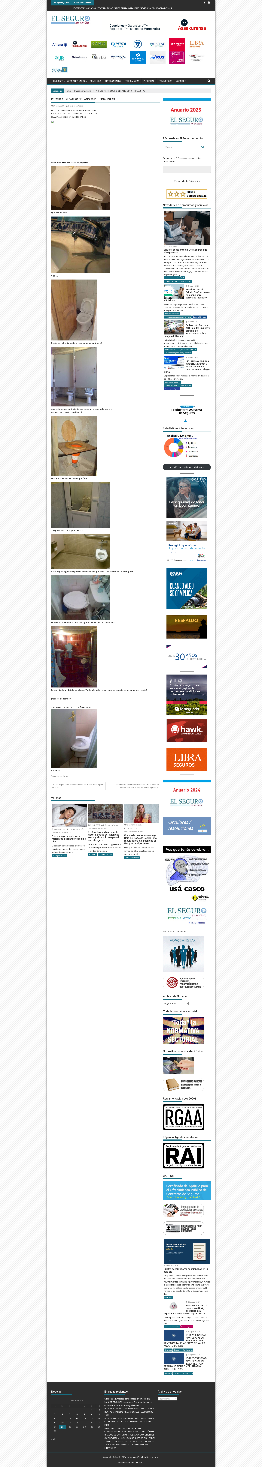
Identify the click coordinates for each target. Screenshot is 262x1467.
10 (55, 1418)
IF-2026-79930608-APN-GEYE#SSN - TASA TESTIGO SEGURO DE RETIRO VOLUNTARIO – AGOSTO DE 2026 (121, 8)
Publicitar (149, 81)
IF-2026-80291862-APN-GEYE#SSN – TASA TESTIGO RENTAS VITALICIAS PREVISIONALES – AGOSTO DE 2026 (129, 1411)
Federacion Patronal (188, 349)
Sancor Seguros (187, 1327)
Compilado (95, 81)
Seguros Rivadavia (199, 317)
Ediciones (58, 81)
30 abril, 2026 (192, 322)
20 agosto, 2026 (193, 1331)
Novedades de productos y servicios (177, 281)
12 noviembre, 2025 (134, 825)
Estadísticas (165, 81)
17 (55, 1422)
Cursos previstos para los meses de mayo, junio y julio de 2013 (77, 786)
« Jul (53, 1439)
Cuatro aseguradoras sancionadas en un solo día (127, 1398)
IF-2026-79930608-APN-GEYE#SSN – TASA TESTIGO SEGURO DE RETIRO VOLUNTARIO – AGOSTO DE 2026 (129, 1421)
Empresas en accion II (172, 382)
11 (62, 1418)
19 (70, 1422)
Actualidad (92, 854)
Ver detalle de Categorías (187, 181)
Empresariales (113, 81)
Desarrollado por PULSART (131, 1462)
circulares (168, 1350)
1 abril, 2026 (95, 825)
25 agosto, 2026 (171, 1265)
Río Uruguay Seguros (172, 389)
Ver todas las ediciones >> (175, 931)
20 (77, 1422)
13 (77, 1418)
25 (62, 1426)
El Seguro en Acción (75, 106)
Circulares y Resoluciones (183, 1350)
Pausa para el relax (60, 776)
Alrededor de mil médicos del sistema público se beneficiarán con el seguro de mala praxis (137, 786)
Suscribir (181, 81)
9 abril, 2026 (192, 357)
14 (84, 1418)
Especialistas (132, 81)
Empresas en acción (171, 278)
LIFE (182, 278)
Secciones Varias (76, 81)
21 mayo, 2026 (59, 829)
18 (62, 1422)
